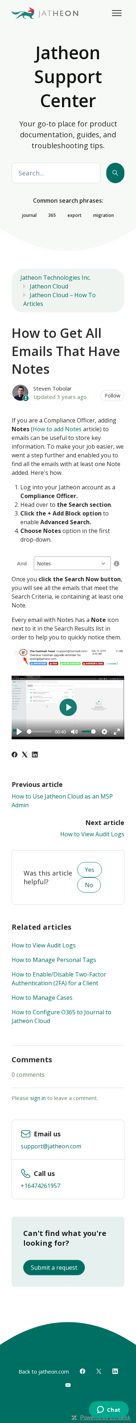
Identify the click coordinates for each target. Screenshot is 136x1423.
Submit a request (54, 1268)
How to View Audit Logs (92, 834)
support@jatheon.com (51, 1146)
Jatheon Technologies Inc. (55, 278)
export (74, 215)
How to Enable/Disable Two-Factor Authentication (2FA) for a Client (59, 978)
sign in (38, 1097)
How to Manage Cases (42, 998)
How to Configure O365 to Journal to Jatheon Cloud (61, 1016)
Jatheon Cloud (49, 286)
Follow (112, 395)
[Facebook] (14, 755)
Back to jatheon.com (43, 1371)
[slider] (39, 731)
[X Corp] (25, 755)
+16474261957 (40, 1186)
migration (103, 215)
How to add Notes (57, 429)
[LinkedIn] (35, 755)
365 (52, 215)
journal (29, 215)
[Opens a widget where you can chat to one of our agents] (108, 1410)
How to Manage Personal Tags (54, 960)
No (89, 885)
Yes (89, 870)
